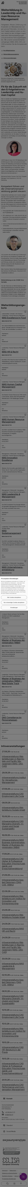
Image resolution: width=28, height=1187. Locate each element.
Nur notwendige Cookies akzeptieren (14, 602)
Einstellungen (14, 607)
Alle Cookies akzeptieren (14, 597)
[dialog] (14, 593)
